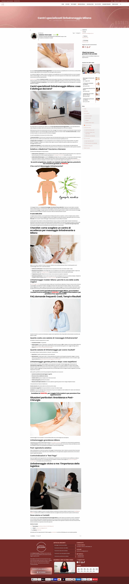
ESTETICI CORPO (88, 116)
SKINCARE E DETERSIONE (90, 136)
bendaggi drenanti (45, 272)
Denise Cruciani (33, 79)
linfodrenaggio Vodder (35, 284)
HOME (85, 108)
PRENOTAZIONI (87, 148)
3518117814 (55, 292)
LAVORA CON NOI (124, 1)
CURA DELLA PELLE (87, 127)
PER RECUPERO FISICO (89, 122)
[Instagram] (80, 562)
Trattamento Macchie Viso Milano (61, 550)
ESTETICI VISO (88, 118)
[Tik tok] (84, 562)
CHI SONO (86, 111)
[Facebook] (77, 562)
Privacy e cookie (81, 581)
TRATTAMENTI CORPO (57, 20)
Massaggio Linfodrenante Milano (60, 545)
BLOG (112, 1)
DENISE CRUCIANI (45, 35)
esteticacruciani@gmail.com (41, 528)
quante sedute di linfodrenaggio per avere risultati (50, 359)
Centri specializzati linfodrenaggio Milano (72, 20)
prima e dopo (47, 391)
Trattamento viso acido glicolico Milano (62, 553)
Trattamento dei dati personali (91, 581)
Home (50, 20)
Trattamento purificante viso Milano (61, 556)
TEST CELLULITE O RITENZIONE (91, 143)
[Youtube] (82, 562)
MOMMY (87, 120)
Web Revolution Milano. (68, 581)
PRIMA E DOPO (117, 1)
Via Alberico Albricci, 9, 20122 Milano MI (45, 526)
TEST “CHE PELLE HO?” (89, 141)
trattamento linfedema (75, 159)
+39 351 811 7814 (17, 1)
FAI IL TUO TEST (87, 138)
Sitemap (75, 581)
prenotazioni (53, 532)
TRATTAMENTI (86, 113)
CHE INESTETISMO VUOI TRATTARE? (89, 133)
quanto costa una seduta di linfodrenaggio (44, 347)
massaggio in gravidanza (56, 442)
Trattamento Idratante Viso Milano (61, 548)
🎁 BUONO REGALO (87, 125)
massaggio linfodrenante (59, 155)
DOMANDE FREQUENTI (88, 145)
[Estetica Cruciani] (2, 4)
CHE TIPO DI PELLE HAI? (89, 130)
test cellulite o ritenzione (51, 277)
